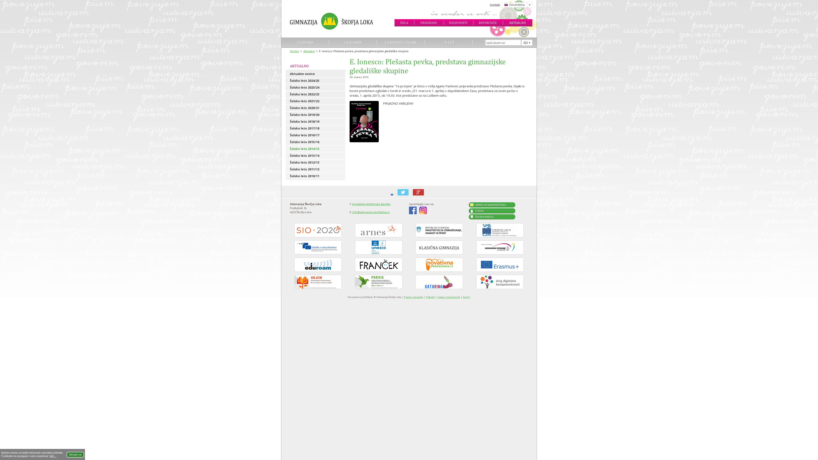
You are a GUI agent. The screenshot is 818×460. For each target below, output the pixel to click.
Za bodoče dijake (401, 42)
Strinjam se (75, 454)
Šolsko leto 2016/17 (304, 135)
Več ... (53, 456)
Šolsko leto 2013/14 (304, 156)
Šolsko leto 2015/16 (304, 142)
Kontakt (495, 5)
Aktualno (517, 23)
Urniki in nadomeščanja (490, 204)
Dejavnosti (458, 23)
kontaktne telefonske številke (371, 204)
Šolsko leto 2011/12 (304, 169)
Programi (429, 23)
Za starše (353, 42)
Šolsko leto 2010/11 (304, 176)
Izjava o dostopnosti (449, 297)
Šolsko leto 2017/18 (304, 128)
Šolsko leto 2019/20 (304, 115)
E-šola (479, 210)
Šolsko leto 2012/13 (304, 162)
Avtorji (466, 297)
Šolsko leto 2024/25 (304, 81)
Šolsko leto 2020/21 (304, 108)
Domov (294, 51)
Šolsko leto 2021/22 (304, 101)
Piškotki (430, 297)
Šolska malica (484, 216)
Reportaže (488, 23)
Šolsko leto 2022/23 (304, 94)
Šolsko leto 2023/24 (304, 87)
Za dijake (305, 42)
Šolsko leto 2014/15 (304, 149)
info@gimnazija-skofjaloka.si (371, 212)
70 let (449, 42)
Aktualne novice (302, 74)
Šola (404, 23)
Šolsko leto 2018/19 (304, 121)
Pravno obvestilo (413, 297)
